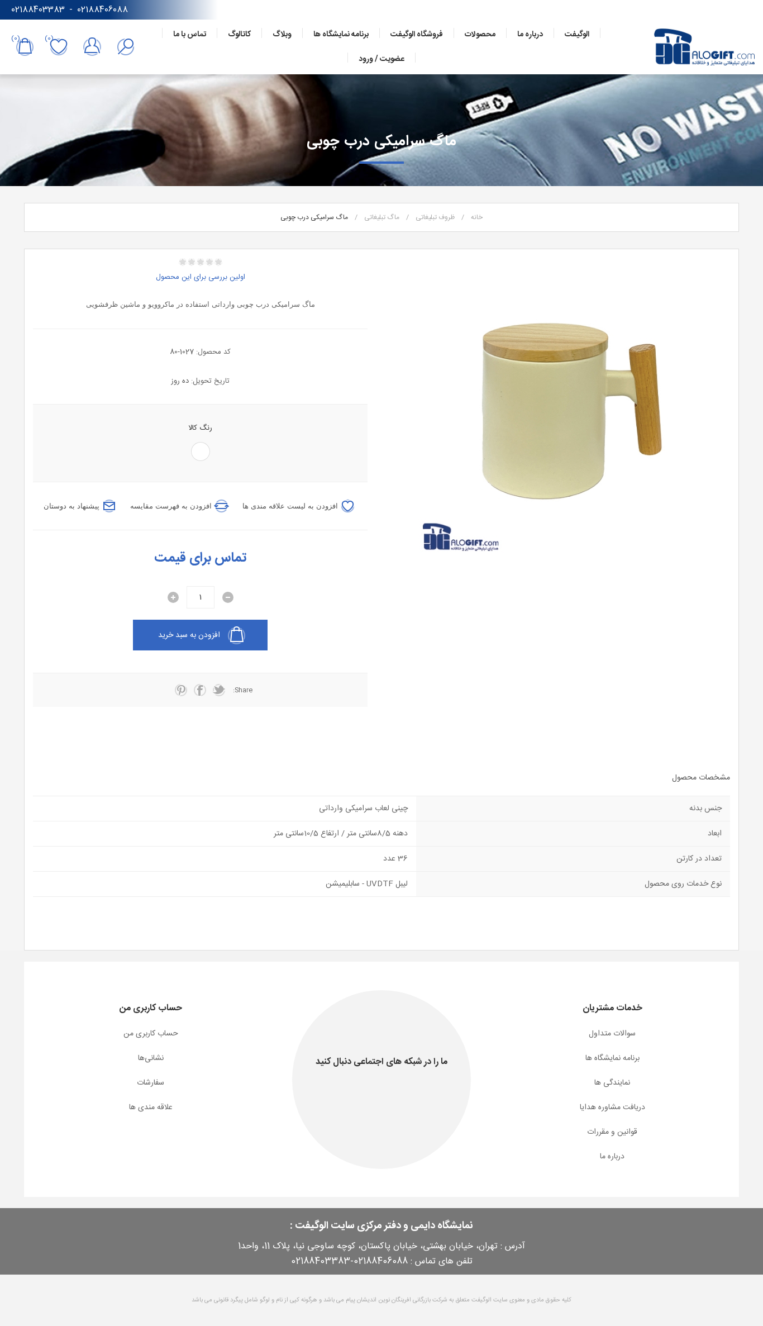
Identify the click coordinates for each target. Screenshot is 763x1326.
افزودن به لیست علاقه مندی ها (290, 506)
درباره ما (612, 1156)
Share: (242, 690)
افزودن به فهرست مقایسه (171, 506)
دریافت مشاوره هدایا (612, 1107)
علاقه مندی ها (151, 1107)
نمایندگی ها (612, 1083)
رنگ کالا (200, 428)
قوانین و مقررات (612, 1132)
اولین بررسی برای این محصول (200, 277)
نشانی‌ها (151, 1058)
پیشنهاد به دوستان (71, 506)
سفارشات (150, 1083)
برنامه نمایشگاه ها (612, 1058)
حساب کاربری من (150, 1033)
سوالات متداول (612, 1033)
